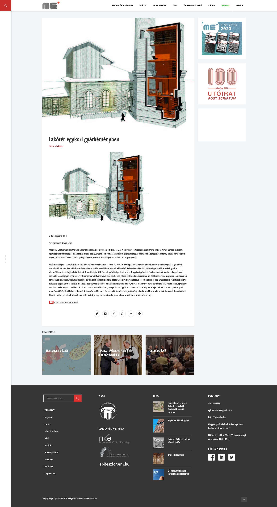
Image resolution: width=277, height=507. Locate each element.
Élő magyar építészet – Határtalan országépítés (178, 472)
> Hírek (46, 438)
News (175, 5)
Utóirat (143, 5)
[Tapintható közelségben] (158, 426)
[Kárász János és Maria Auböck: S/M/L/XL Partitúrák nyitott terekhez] (158, 406)
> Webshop (48, 459)
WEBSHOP (225, 5)
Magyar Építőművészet (122, 5)
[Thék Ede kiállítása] (158, 458)
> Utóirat (47, 424)
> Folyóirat (48, 417)
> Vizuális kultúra (50, 431)
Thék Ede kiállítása (176, 454)
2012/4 (51, 146)
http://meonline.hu (217, 417)
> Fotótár (47, 445)
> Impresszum (49, 473)
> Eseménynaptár (51, 452)
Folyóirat (59, 146)
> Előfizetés (48, 466)
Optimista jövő (157, 350)
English (239, 5)
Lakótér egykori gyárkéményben (84, 139)
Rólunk (211, 5)
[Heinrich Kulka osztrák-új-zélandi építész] (158, 442)
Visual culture (159, 5)
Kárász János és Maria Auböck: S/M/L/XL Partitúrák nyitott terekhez (177, 407)
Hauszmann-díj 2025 (57, 350)
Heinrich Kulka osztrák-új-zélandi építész (179, 440)
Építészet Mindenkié (193, 5)
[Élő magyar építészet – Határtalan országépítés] (158, 474)
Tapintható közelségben (178, 420)
